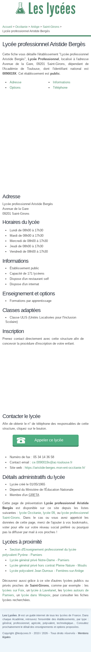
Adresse (15, 82)
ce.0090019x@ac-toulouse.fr (52, 462)
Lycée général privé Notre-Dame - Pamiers (39, 560)
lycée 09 (49, 513)
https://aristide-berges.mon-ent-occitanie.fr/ (55, 467)
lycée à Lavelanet (43, 590)
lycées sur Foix (13, 590)
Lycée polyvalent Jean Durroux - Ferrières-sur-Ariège (47, 571)
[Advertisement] (45, 140)
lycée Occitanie (30, 513)
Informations (61, 82)
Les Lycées (45, 9)
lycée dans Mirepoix (35, 595)
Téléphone (60, 87)
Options (15, 87)
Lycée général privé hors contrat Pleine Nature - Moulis (48, 565)
